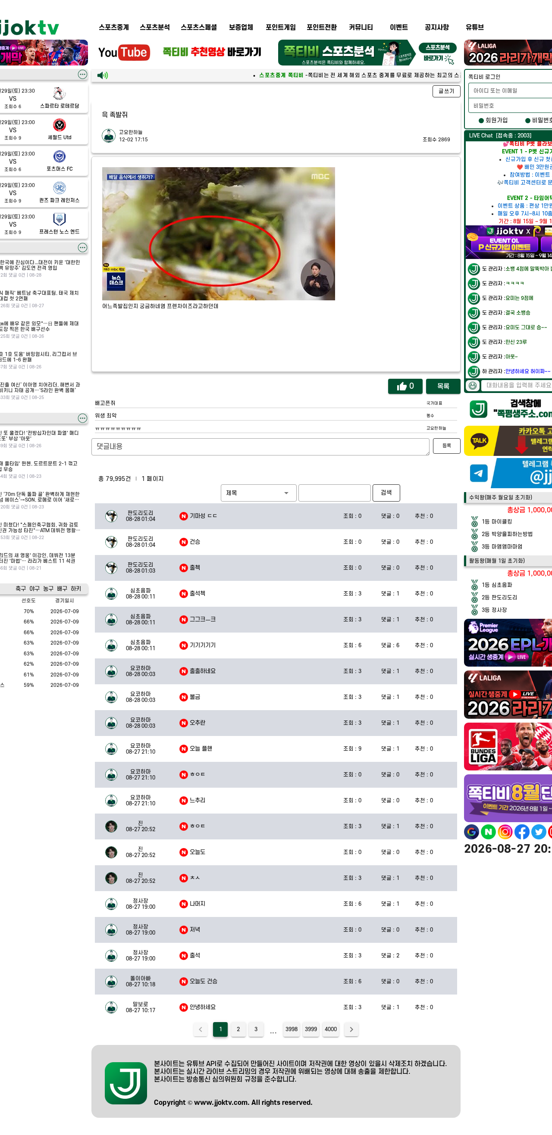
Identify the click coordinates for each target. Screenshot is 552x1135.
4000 (331, 1029)
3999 (311, 1029)
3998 (291, 1029)
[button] (259, 493)
